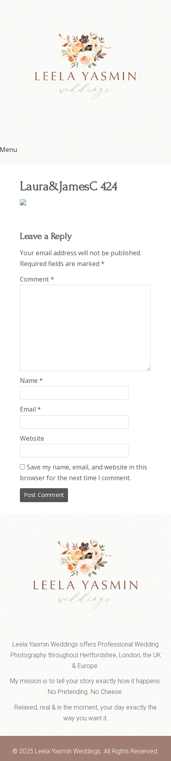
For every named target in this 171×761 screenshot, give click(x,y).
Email (30, 409)
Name (31, 380)
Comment (37, 279)
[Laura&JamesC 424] (23, 203)
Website (32, 438)
